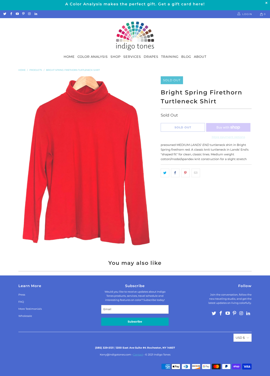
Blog (186, 57)
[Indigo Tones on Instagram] (29, 14)
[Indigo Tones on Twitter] (4, 14)
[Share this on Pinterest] (185, 173)
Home (69, 57)
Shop (115, 57)
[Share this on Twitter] (165, 173)
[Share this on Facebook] (175, 173)
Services (132, 57)
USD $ (240, 338)
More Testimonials (30, 308)
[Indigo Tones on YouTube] (17, 14)
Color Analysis (92, 57)
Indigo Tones (162, 354)
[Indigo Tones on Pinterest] (23, 14)
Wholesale (25, 315)
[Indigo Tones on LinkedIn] (35, 14)
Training (169, 57)
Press (21, 294)
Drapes (151, 57)
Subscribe (135, 321)
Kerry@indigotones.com (115, 354)
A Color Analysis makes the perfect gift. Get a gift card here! (135, 4)
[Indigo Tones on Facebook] (10, 14)
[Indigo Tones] (135, 36)
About (200, 57)
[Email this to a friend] (196, 173)
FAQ (21, 301)
